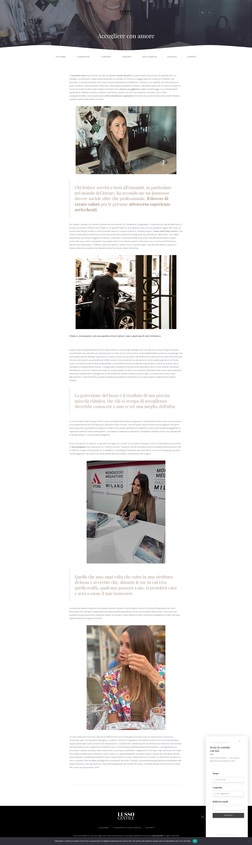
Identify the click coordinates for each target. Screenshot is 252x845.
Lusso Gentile (157, 836)
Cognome (217, 787)
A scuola (172, 57)
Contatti (191, 57)
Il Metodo (106, 57)
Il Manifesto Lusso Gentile (127, 828)
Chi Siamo (61, 57)
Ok (195, 841)
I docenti (127, 57)
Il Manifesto (83, 57)
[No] (248, 841)
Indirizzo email (220, 801)
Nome (216, 773)
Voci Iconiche (149, 57)
